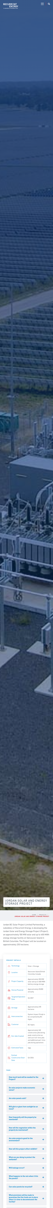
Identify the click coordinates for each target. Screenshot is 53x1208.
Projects (42, 915)
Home (34, 915)
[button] (42, 4)
